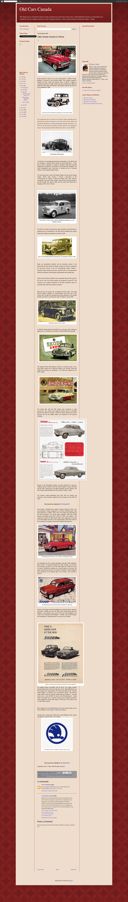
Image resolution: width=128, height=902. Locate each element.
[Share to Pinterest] (70, 773)
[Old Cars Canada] (24, 50)
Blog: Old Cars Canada (89, 99)
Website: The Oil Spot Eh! (90, 101)
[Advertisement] (25, 148)
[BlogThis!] (65, 773)
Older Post (73, 869)
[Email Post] (59, 772)
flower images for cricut (47, 812)
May (23, 92)
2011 (22, 114)
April (23, 105)
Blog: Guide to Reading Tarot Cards (93, 103)
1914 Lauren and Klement (47, 775)
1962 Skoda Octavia (67, 775)
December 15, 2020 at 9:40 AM (49, 791)
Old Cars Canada (35, 9)
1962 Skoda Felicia (58, 775)
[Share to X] (67, 773)
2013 (22, 110)
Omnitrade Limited (42, 776)
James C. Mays (95, 64)
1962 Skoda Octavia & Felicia (25, 99)
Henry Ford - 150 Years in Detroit (92, 90)
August (24, 87)
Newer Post (41, 869)
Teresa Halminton (46, 784)
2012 (22, 112)
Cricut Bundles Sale (47, 815)
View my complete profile (88, 83)
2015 (22, 85)
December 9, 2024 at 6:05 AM (49, 817)
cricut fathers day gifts (48, 796)
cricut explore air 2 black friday (49, 810)
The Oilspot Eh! (65, 504)
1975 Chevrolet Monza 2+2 (26, 94)
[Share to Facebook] (69, 773)
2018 (22, 81)
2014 (22, 107)
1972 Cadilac (25, 102)
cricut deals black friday (48, 813)
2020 (22, 77)
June (23, 89)
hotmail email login (57, 788)
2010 (22, 116)
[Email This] (63, 773)
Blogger (71, 880)
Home (57, 869)
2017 (22, 83)
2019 (22, 79)
